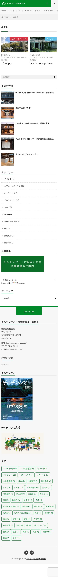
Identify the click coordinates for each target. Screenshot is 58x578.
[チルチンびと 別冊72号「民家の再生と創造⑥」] (7, 97)
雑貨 (16, 538)
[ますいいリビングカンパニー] (7, 159)
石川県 (38, 519)
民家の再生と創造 (22, 513)
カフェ (42, 468)
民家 (18, 57)
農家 (6, 532)
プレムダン (6, 63)
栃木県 (50, 506)
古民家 (18, 487)
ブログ (7, 207)
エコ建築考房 (27, 468)
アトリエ (35, 57)
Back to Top (29, 312)
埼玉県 (20, 494)
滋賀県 (49, 513)
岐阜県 (16, 500)
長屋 (36, 532)
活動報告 (8, 235)
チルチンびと (9, 200)
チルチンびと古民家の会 (36, 559)
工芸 (38, 500)
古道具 (46, 487)
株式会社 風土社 (8, 329)
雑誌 (6, 538)
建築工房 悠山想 (11, 506)
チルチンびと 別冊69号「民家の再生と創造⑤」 (35, 139)
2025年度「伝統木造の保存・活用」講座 (32, 123)
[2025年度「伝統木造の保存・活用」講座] (7, 128)
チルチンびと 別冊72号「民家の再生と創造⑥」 (35, 92)
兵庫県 (12, 57)
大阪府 (32, 494)
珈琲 (6, 519)
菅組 (19, 525)
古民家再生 (33, 487)
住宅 (12, 11)
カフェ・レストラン (32, 11)
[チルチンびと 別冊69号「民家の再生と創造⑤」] (7, 144)
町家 (16, 519)
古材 (6, 487)
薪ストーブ (40, 525)
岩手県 (28, 500)
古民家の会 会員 (10, 221)
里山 (16, 532)
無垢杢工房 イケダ (23, 108)
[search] (54, 77)
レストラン (42, 475)
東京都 (38, 506)
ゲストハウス (26, 475)
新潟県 (26, 506)
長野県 (46, 532)
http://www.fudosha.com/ (15, 343)
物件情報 (8, 242)
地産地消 (8, 494)
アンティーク (10, 468)
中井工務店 (9, 481)
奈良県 (44, 494)
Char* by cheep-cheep (41, 63)
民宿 (38, 513)
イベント (8, 179)
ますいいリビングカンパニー (27, 154)
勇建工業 (46, 481)
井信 (21, 481)
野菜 (26, 532)
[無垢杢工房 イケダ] (7, 113)
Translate (21, 283)
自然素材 (33, 60)
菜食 (6, 60)
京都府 (32, 481)
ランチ (6, 57)
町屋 (27, 519)
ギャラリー (48, 11)
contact (4, 364)
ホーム (3, 11)
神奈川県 (8, 525)
